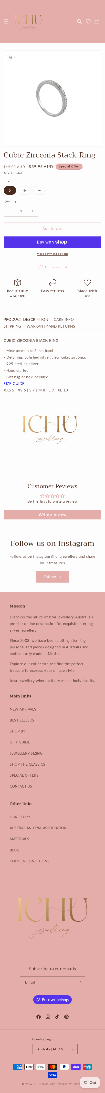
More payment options (52, 253)
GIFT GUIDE (20, 742)
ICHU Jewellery (44, 1083)
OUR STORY (20, 817)
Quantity (10, 201)
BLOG (14, 850)
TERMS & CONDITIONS (30, 861)
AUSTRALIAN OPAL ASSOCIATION (38, 828)
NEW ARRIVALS (23, 709)
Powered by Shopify (69, 1083)
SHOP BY (17, 731)
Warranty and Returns (51, 326)
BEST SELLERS (22, 720)
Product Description (26, 319)
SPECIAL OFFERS (24, 775)
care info (64, 319)
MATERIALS (19, 839)
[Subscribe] (79, 982)
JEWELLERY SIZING (26, 753)
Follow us (53, 577)
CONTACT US (21, 786)
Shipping (12, 326)
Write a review (52, 514)
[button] (6, 21)
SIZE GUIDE (14, 383)
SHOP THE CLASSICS (27, 764)
